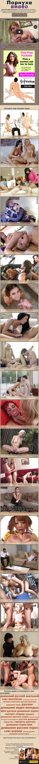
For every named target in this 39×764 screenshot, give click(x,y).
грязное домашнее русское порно (17, 715)
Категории (15, 14)
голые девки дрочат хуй (30, 699)
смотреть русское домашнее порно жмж (20, 723)
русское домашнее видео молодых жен (19, 707)
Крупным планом (11, 47)
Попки (4, 48)
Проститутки (31, 47)
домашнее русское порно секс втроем (19, 729)
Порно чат (23, 14)
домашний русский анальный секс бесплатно (19, 698)
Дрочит (21, 47)
